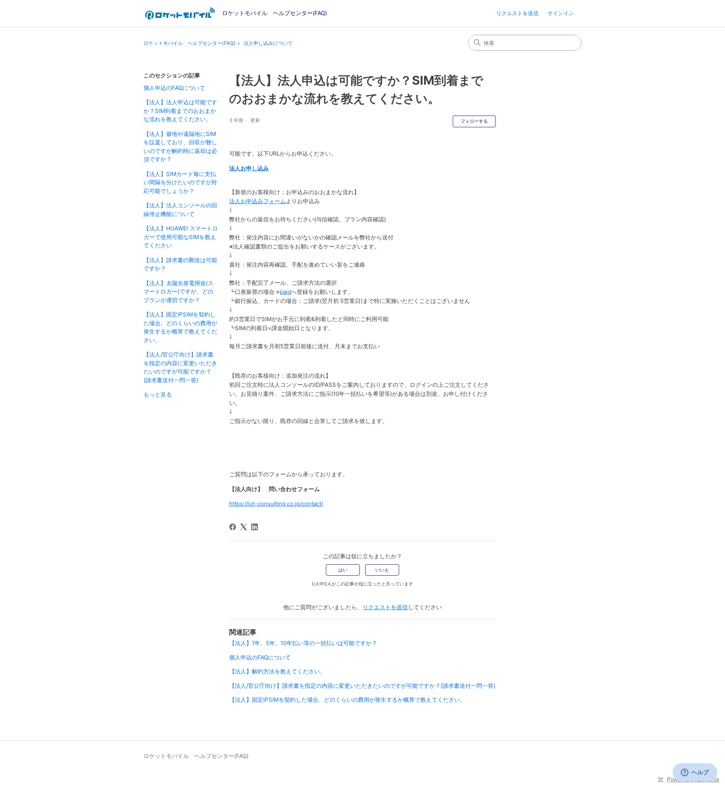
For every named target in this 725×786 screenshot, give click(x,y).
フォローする (474, 121)
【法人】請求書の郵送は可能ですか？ (180, 264)
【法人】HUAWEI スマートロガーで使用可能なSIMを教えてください (180, 237)
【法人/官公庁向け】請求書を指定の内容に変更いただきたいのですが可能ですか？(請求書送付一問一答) (180, 367)
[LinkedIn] (254, 526)
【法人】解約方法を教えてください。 (277, 671)
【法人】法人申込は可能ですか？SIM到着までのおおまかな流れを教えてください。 (180, 111)
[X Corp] (243, 526)
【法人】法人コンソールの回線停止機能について (180, 210)
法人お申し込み (249, 168)
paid (285, 291)
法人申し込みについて (268, 43)
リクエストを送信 (517, 13)
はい (342, 570)
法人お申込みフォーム (257, 201)
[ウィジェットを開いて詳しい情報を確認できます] (695, 772)
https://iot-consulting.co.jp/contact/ (276, 503)
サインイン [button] (561, 13)
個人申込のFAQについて (174, 87)
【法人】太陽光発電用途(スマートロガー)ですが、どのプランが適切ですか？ (178, 292)
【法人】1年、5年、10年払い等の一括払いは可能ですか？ (303, 643)
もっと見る (157, 394)
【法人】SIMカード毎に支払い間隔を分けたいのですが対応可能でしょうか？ (180, 182)
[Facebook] (232, 526)
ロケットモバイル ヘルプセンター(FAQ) (189, 43)
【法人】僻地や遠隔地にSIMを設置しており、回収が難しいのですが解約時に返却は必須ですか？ (180, 146)
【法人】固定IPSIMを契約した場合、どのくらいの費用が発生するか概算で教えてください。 (180, 327)
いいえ (382, 570)
